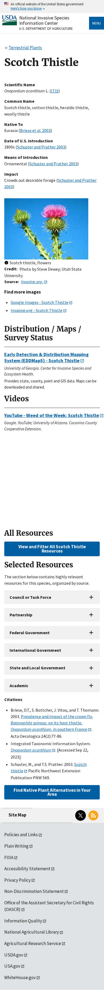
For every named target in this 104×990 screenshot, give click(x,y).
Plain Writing (16, 846)
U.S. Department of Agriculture (46, 28)
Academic (19, 685)
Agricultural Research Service (32, 943)
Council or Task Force (30, 597)
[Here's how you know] (52, 6)
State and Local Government (37, 667)
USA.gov (12, 966)
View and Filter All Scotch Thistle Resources (52, 549)
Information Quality (23, 921)
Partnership (21, 614)
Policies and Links (21, 835)
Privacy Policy (17, 880)
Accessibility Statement (27, 869)
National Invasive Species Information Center (44, 20)
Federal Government (30, 632)
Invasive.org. (32, 281)
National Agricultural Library (31, 932)
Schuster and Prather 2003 (41, 147)
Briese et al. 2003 (35, 130)
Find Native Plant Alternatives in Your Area (52, 792)
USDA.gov (13, 955)
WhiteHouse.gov (20, 977)
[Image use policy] (6, 263)
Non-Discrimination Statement (34, 891)
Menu (96, 23)
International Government (35, 650)
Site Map (17, 815)
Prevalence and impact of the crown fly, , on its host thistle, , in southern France (52, 723)
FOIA (8, 857)
